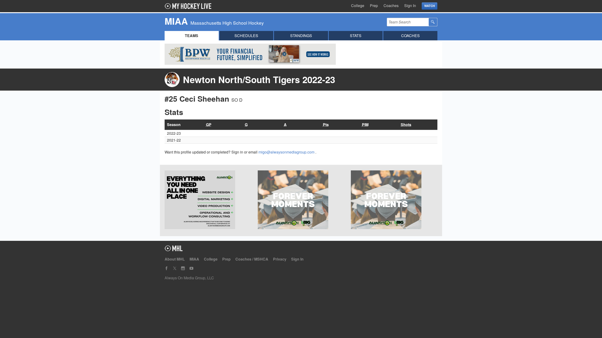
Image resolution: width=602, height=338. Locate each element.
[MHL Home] (174, 249)
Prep (374, 5)
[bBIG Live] (301, 200)
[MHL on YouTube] (191, 268)
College (357, 5)
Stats (355, 35)
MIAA (194, 259)
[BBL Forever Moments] (394, 200)
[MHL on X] (174, 268)
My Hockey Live (189, 6)
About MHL (175, 259)
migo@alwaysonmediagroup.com (286, 152)
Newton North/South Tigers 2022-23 (259, 79)
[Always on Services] (208, 200)
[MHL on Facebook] (166, 268)
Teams (191, 35)
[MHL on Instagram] (183, 268)
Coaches (391, 5)
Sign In (410, 5)
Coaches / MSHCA (251, 259)
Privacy (279, 259)
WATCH (429, 6)
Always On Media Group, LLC (189, 277)
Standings (301, 35)
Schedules (246, 35)
